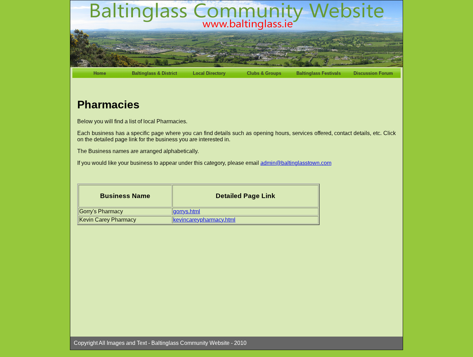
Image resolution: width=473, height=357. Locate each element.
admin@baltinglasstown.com (295, 163)
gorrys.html (186, 211)
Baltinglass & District (154, 73)
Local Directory (209, 73)
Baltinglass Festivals (318, 73)
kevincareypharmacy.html (204, 220)
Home (99, 73)
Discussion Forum (373, 73)
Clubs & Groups (264, 73)
